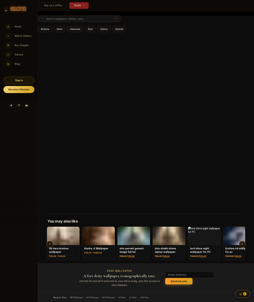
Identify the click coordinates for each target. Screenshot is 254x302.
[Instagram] (19, 105)
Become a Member (18, 89)
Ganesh (119, 29)
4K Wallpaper (92, 297)
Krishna (45, 29)
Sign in (19, 80)
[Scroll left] (49, 244)
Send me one (179, 281)
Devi (90, 29)
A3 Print (122, 297)
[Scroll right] (242, 244)
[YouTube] (26, 105)
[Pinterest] (11, 105)
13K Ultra (144, 297)
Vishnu (104, 29)
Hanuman (75, 29)
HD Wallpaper (76, 297)
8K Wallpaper (108, 297)
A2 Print (133, 297)
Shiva (59, 29)
